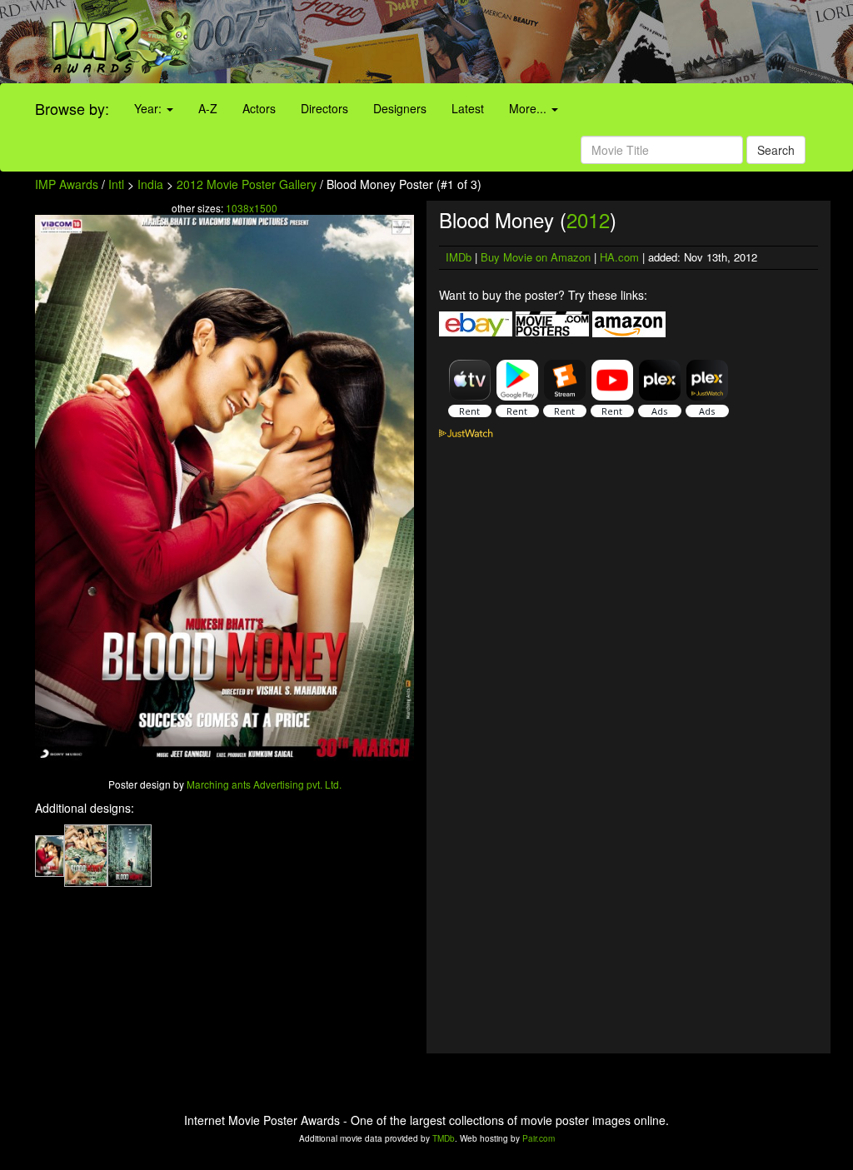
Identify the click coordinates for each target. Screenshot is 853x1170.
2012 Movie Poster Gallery (247, 184)
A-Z (207, 108)
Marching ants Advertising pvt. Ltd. (264, 784)
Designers (399, 108)
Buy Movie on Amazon (536, 257)
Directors (324, 108)
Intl (116, 184)
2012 (588, 219)
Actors (259, 108)
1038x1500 (251, 208)
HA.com (619, 257)
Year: (149, 108)
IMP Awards (66, 184)
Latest (467, 108)
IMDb (458, 257)
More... (529, 108)
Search (776, 150)
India (150, 184)
